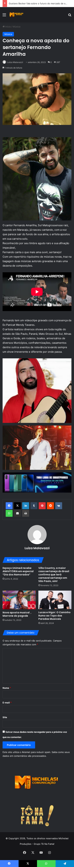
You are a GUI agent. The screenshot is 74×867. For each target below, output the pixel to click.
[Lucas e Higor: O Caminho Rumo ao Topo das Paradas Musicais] (54, 600)
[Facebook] (9, 505)
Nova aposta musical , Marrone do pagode (17, 614)
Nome (7, 688)
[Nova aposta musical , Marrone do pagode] (19, 600)
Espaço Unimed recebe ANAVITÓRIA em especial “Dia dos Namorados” (18, 571)
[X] (17, 505)
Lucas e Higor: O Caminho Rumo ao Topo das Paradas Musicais (54, 616)
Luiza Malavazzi (15, 62)
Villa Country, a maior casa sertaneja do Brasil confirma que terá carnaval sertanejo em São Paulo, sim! (53, 574)
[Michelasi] (16, 14)
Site (5, 717)
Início (8, 26)
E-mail (7, 702)
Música (16, 26)
